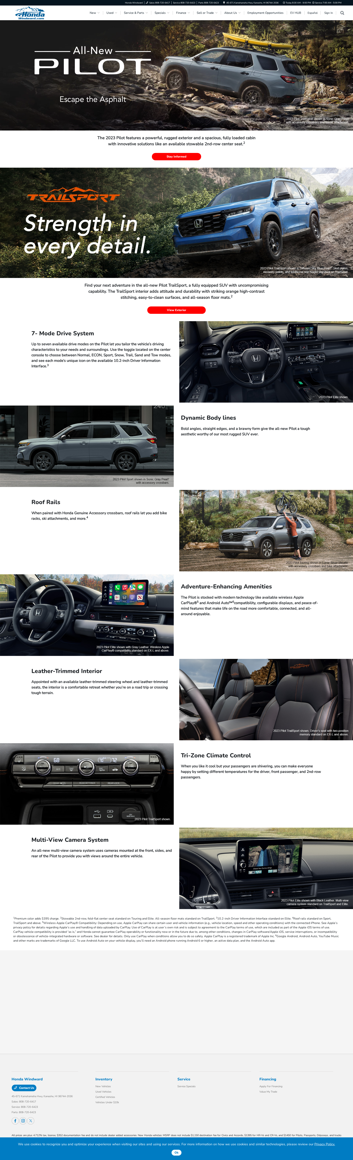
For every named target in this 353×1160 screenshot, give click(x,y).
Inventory (103, 1079)
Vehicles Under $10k (107, 1102)
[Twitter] (30, 1121)
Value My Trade (268, 1091)
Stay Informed (176, 157)
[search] (342, 13)
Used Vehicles (103, 1091)
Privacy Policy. (324, 1144)
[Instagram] (23, 1121)
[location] (224, 2)
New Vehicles (103, 1086)
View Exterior (176, 310)
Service (183, 1079)
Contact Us (26, 1088)
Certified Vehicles (105, 1097)
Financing (267, 1079)
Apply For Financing (270, 1086)
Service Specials (186, 1086)
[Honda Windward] (43, 13)
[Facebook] (15, 1121)
